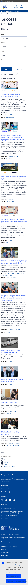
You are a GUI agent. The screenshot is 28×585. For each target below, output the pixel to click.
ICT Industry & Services (12, 445)
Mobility (8, 332)
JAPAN (16, 156)
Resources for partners (7, 542)
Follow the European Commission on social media (13, 538)
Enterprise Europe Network (9, 475)
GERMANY (17, 329)
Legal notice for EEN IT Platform (10, 516)
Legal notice (4, 555)
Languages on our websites (8, 546)
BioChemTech (10, 117)
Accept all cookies (13, 576)
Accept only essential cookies (16, 581)
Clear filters (20, 69)
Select (4, 46)
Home (2, 14)
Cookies (3, 549)
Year (2, 51)
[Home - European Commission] (4, 6)
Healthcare (9, 158)
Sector (3, 42)
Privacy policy (5, 552)
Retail (7, 242)
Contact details (5, 489)
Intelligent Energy (10, 201)
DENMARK (11, 273)
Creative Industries (11, 277)
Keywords (4, 60)
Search (16, 7)
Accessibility (4, 519)
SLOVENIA (4, 275)
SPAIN (10, 275)
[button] (3, 459)
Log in (21, 7)
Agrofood (8, 413)
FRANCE (5, 38)
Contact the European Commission (11, 534)
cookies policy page (14, 565)
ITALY (22, 273)
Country (3, 34)
